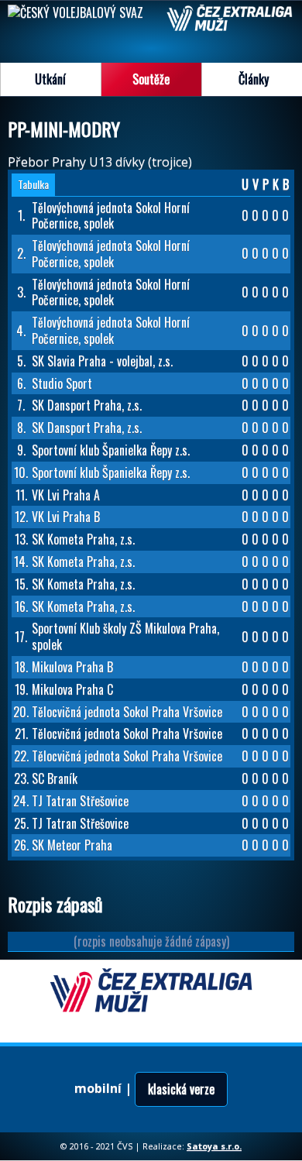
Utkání (50, 79)
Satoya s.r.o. (214, 1146)
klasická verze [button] (181, 1089)
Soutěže (151, 79)
